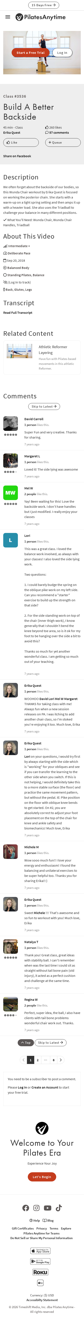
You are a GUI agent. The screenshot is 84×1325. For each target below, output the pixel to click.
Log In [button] (62, 52)
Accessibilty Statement (42, 1300)
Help (36, 1220)
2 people (30, 494)
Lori (27, 535)
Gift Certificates (23, 1228)
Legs (28, 289)
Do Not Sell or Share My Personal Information (41, 1238)
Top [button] (27, 1042)
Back (9, 289)
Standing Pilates (19, 275)
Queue (56, 142)
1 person (30, 425)
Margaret (71, 699)
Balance (38, 275)
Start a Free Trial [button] (31, 52)
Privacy (41, 1228)
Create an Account (44, 1087)
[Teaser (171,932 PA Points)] (10, 503)
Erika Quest (11, 132)
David (43, 699)
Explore (66, 1228)
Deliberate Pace (19, 253)
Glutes (19, 289)
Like (13, 142)
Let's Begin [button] (42, 1177)
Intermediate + (19, 246)
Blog (50, 1220)
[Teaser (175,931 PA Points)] (10, 957)
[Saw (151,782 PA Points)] (10, 471)
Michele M (31, 847)
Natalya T (31, 942)
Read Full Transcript (17, 312)
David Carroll (33, 419)
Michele (39, 913)
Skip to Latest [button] (43, 406)
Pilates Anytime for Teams (41, 1233)
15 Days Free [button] (42, 5)
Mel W (28, 488)
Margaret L (32, 456)
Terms (54, 1228)
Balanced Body (18, 268)
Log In (22, 1087)
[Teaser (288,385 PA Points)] (10, 434)
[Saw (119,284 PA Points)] (10, 1015)
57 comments (59, 132)
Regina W (31, 999)
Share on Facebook (17, 156)
